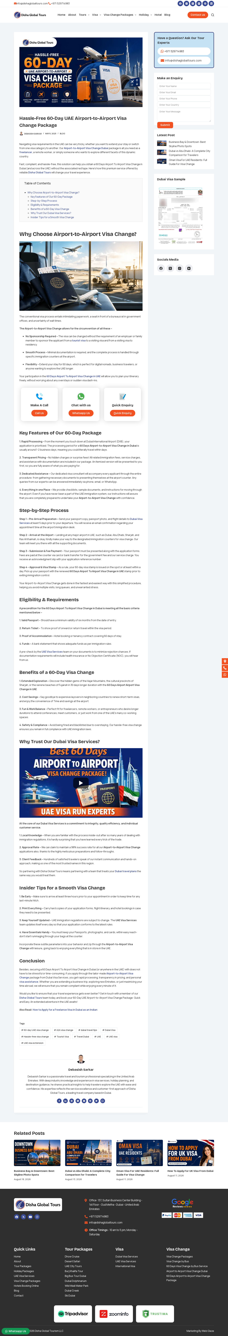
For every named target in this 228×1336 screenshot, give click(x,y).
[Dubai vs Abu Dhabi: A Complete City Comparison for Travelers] (88, 1153)
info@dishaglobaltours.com (32, 3)
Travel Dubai (81, 1036)
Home (61, 14)
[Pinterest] (205, 3)
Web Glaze (208, 1331)
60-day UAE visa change (35, 1030)
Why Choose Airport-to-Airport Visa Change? (53, 192)
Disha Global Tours (30, 997)
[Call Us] (225, 668)
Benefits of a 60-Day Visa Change (50, 209)
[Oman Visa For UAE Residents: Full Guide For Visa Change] (139, 1153)
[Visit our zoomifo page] (114, 1314)
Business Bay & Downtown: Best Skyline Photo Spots (187, 144)
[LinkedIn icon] (65, 1101)
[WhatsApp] (102, 1101)
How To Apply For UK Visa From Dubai (190, 1171)
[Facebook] (180, 3)
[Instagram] (186, 3)
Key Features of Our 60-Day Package (52, 196)
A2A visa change (63, 1030)
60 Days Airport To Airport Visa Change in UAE (74, 376)
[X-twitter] (23, 1216)
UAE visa (111, 1036)
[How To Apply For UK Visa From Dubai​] (191, 1153)
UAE (97, 1036)
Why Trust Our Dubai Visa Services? (51, 213)
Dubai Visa (108, 1030)
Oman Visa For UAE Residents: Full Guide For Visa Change (188, 162)
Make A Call (39, 405)
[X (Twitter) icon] (78, 1101)
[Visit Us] (225, 661)
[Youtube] (30, 1216)
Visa (95, 14)
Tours (82, 14)
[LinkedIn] (211, 3)
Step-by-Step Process (44, 200)
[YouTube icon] (96, 1101)
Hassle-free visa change (35, 1036)
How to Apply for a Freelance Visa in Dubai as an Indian (65, 1009)
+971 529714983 (60, 3)
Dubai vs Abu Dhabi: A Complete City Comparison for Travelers (189, 153)
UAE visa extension (32, 1042)
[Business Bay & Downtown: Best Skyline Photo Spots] (37, 1153)
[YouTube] (199, 3)
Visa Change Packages (118, 14)
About (72, 14)
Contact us (198, 14)
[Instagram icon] (84, 1101)
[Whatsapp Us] (225, 675)
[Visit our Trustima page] (155, 1314)
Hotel (158, 14)
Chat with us (81, 405)
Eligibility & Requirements (45, 204)
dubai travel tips (87, 1030)
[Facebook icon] (59, 1101)
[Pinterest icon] (90, 1101)
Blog (167, 14)
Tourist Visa (61, 1036)
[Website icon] (71, 1101)
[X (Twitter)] (192, 3)
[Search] (212, 15)
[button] (122, 413)
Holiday (144, 14)
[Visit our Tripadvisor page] (73, 1314)
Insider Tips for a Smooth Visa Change (52, 217)
